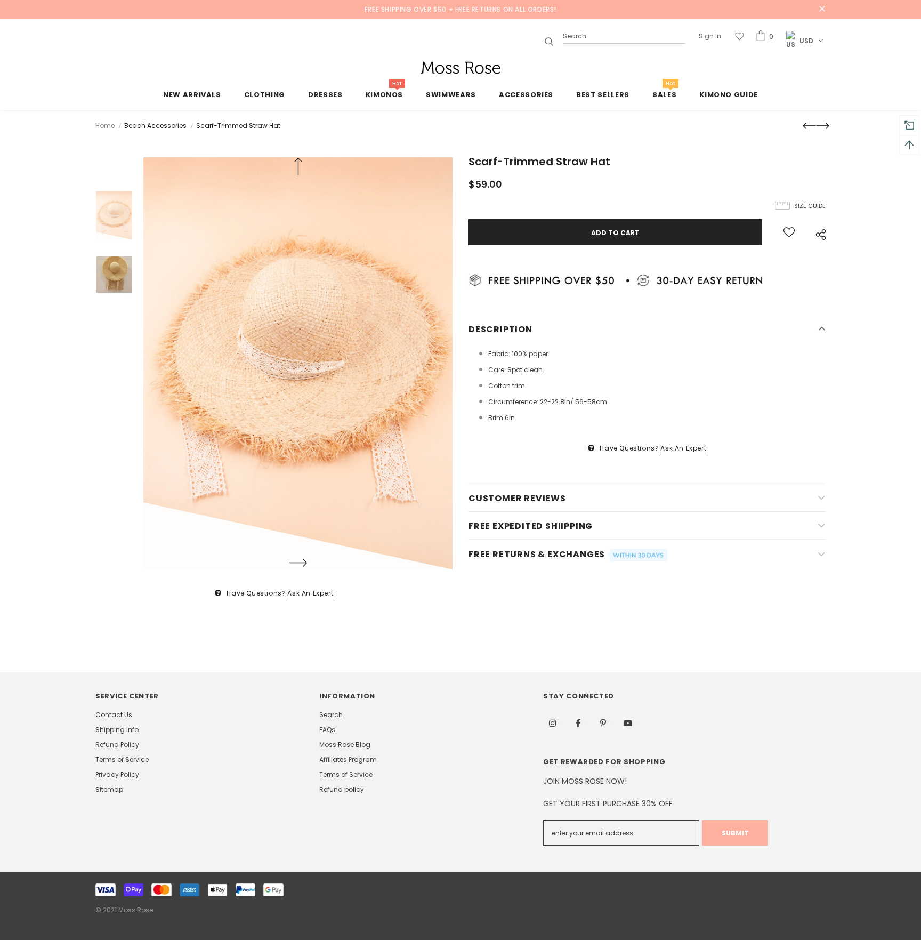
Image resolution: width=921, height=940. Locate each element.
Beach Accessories (155, 125)
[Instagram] (552, 723)
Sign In (710, 36)
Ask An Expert (310, 593)
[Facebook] (577, 723)
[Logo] (460, 67)
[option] (298, 363)
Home (105, 125)
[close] (822, 9)
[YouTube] (627, 723)
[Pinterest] (602, 723)
